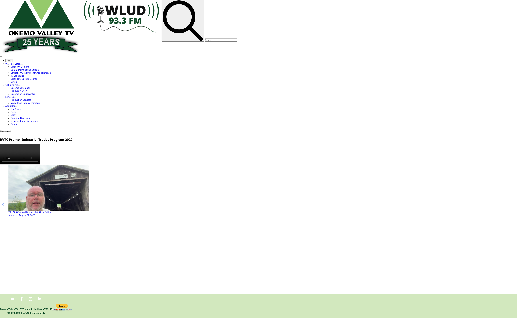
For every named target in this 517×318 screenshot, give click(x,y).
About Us (10, 105)
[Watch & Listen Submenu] (22, 64)
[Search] (183, 21)
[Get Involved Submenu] (19, 85)
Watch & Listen (13, 63)
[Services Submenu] (15, 97)
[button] (3, 204)
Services (9, 96)
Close (9, 60)
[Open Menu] (1, 56)
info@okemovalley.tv (34, 313)
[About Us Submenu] (16, 106)
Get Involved (11, 84)
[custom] (12, 299)
